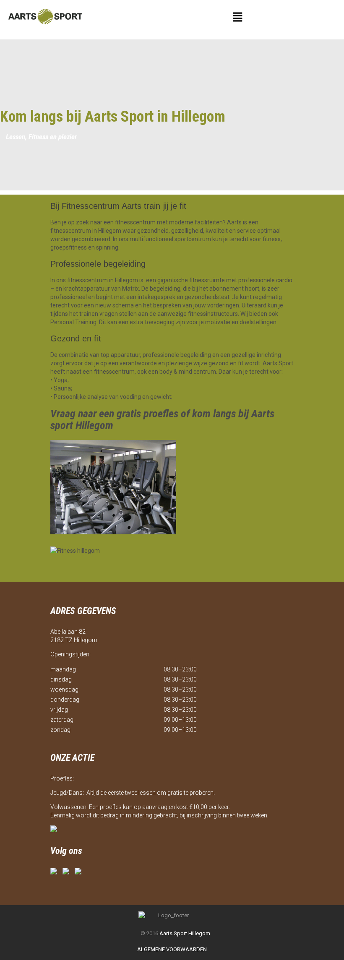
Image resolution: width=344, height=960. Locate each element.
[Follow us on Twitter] (68, 873)
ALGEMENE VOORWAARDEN (172, 949)
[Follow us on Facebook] (55, 873)
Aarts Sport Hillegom (184, 933)
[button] (237, 17)
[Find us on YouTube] (80, 873)
